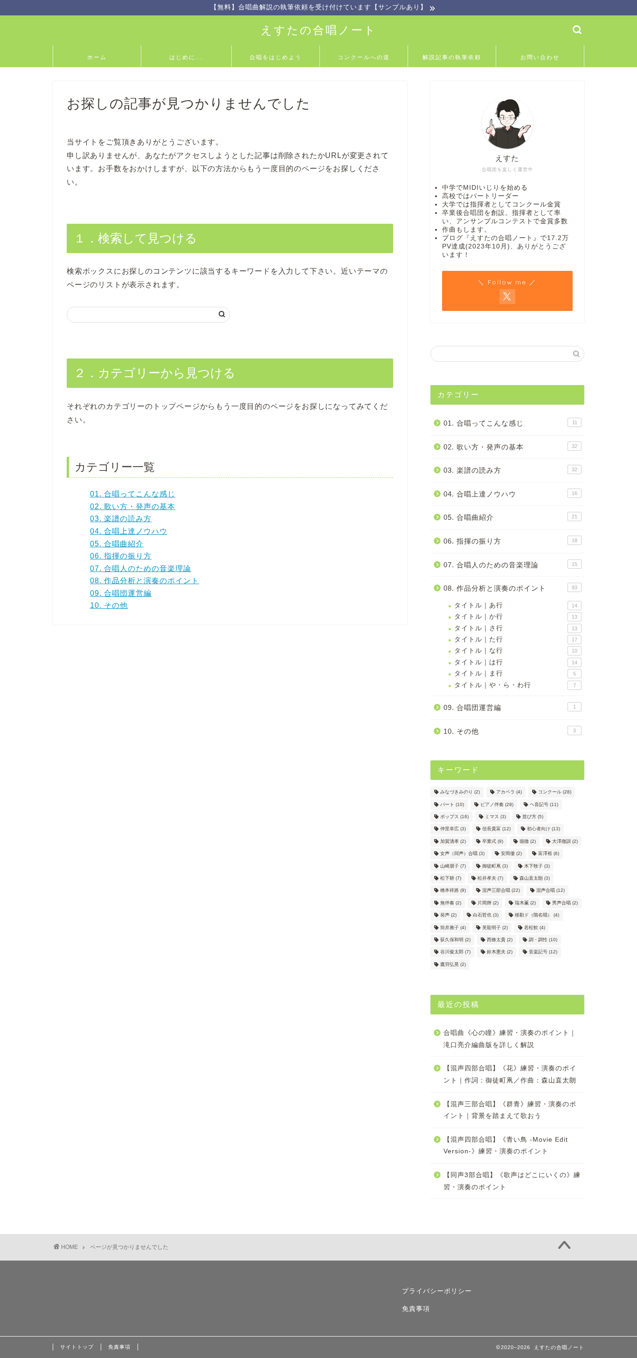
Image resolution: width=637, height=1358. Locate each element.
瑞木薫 (525, 902)
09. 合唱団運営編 (121, 593)
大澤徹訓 (565, 841)
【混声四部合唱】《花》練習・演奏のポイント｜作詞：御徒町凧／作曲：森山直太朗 (509, 1074)
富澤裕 (548, 853)
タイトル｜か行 (515, 616)
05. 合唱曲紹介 (117, 544)
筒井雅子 (453, 927)
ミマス (495, 816)
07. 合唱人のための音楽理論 (140, 568)
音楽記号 (543, 952)
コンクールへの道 (364, 57)
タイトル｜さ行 (515, 628)
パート (452, 804)
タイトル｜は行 (515, 662)
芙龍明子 (495, 927)
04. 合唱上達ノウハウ (128, 531)
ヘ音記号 (544, 804)
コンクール (554, 792)
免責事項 (416, 1308)
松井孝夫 (490, 878)
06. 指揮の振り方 (121, 556)
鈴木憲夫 (499, 952)
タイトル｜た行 (515, 639)
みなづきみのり (460, 792)
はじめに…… (186, 57)
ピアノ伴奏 (496, 804)
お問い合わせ (540, 57)
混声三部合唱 (501, 890)
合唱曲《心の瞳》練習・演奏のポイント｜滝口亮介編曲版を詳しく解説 (509, 1038)
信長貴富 (496, 829)
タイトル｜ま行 (515, 673)
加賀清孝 (453, 841)
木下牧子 (537, 866)
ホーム (97, 57)
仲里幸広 (453, 829)
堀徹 (527, 841)
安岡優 (511, 853)
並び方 (532, 816)
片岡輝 (488, 902)
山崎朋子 (453, 866)
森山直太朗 (534, 878)
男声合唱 (565, 902)
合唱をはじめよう (275, 57)
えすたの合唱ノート (319, 30)
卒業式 (492, 841)
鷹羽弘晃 (453, 964)
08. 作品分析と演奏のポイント (144, 581)
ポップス (454, 816)
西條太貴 (499, 939)
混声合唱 (550, 890)
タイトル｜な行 (515, 650)
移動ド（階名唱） (537, 915)
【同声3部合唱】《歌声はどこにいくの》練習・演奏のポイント (512, 1181)
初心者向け (543, 829)
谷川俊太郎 (455, 952)
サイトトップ (77, 1347)
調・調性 (543, 939)
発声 (448, 915)
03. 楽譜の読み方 (121, 519)
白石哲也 (486, 915)
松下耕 (450, 878)
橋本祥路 (453, 890)
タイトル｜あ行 (515, 605)
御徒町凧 (495, 866)
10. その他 (109, 605)
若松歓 (534, 927)
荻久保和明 (455, 939)
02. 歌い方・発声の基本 (132, 506)
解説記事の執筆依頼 (451, 57)
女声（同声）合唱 (462, 853)
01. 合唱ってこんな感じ (132, 494)
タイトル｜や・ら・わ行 (515, 685)
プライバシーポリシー (437, 1291)
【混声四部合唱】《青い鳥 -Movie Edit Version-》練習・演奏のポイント (505, 1145)
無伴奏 (450, 902)
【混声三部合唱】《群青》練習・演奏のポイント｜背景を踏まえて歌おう (509, 1110)
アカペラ (509, 792)
